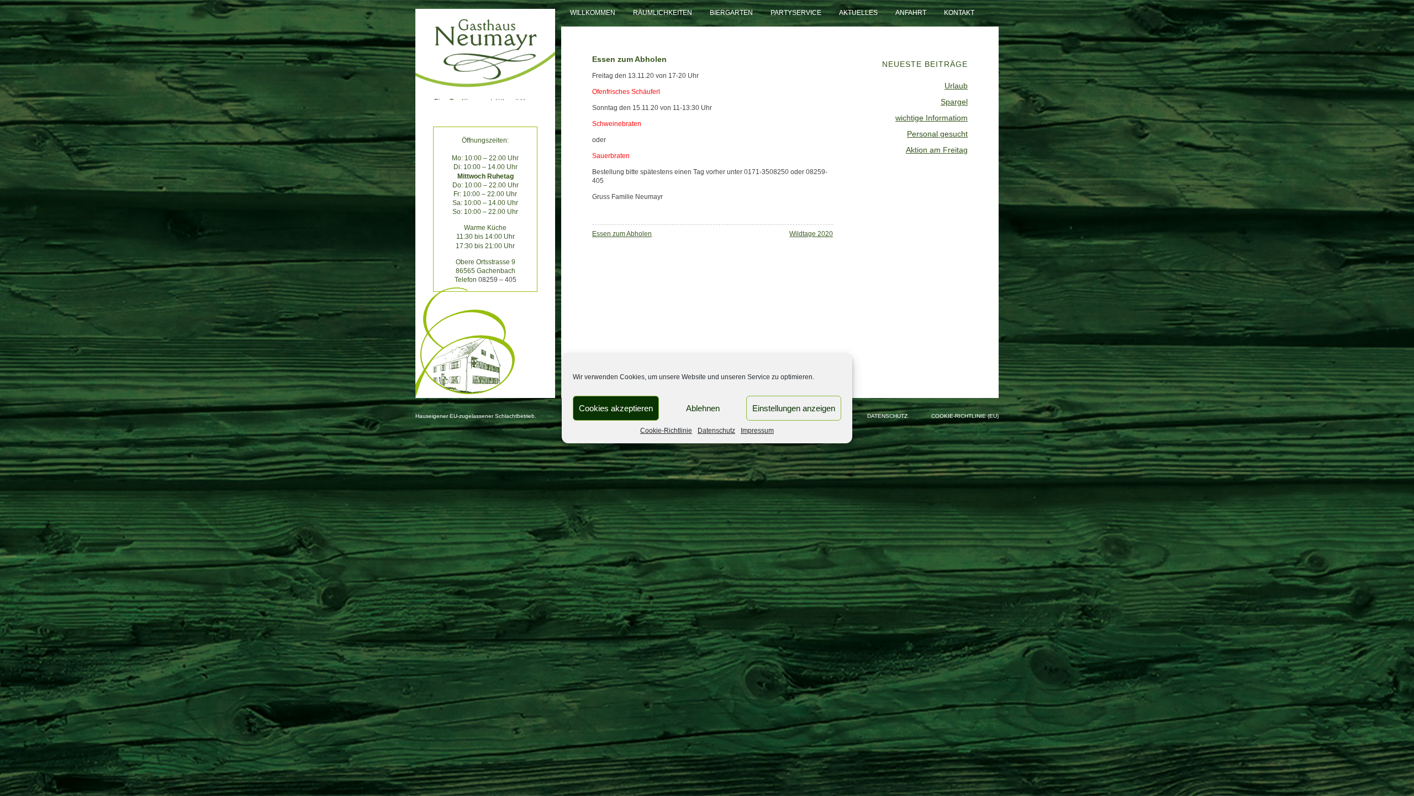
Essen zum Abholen (622, 234)
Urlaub (956, 85)
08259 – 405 (497, 280)
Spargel (954, 101)
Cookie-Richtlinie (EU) (965, 416)
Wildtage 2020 (811, 234)
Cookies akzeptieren (616, 407)
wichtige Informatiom (931, 117)
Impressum (757, 430)
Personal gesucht (937, 133)
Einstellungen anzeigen (793, 407)
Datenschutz (716, 430)
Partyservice (796, 13)
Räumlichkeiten (662, 13)
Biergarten (731, 13)
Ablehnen (703, 407)
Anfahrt (910, 13)
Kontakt (959, 13)
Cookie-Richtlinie (666, 430)
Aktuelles (858, 13)
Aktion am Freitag (937, 149)
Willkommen (592, 13)
